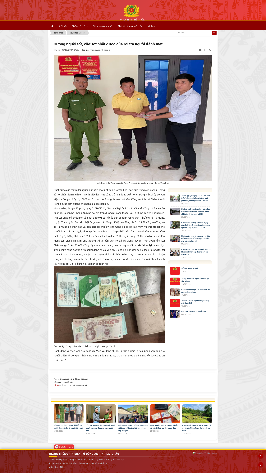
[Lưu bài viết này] (210, 50)
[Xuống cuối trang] (260, 464)
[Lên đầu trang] (260, 456)
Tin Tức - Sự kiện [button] (79, 26)
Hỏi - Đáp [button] (151, 26)
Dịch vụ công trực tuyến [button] (103, 26)
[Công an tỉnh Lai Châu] (132, 12)
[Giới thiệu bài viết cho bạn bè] (200, 50)
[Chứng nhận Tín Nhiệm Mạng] (205, 453)
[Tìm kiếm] (214, 33)
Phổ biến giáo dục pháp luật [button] (130, 26)
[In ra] (205, 50)
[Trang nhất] (52, 26)
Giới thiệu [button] (63, 26)
